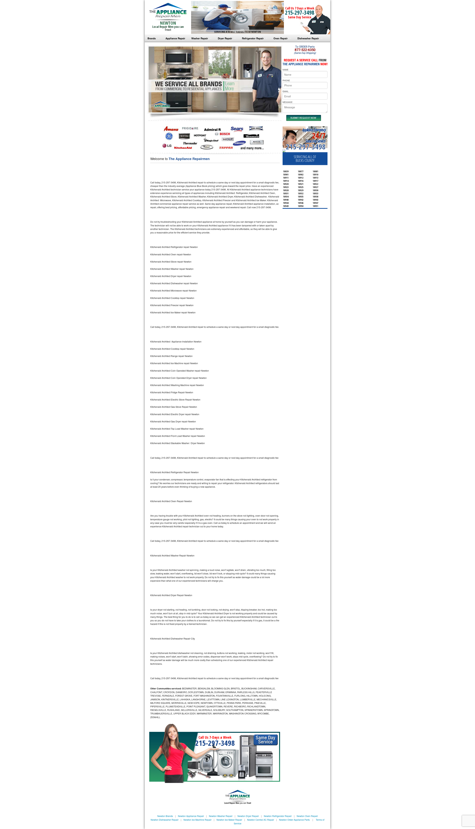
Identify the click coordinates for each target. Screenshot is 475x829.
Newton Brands (165, 816)
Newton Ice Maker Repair (229, 819)
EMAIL (286, 91)
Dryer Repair (225, 38)
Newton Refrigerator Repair (278, 816)
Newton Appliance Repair (191, 816)
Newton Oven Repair (307, 816)
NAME (285, 69)
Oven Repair (280, 38)
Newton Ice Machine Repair (198, 819)
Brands (152, 38)
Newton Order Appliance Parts (294, 819)
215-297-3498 (299, 12)
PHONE (286, 80)
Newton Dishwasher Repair (164, 819)
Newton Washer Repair (220, 816)
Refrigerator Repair (253, 38)
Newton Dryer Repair (248, 816)
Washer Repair (199, 38)
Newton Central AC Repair (260, 819)
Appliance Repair (175, 38)
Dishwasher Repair (308, 38)
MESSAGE (287, 101)
